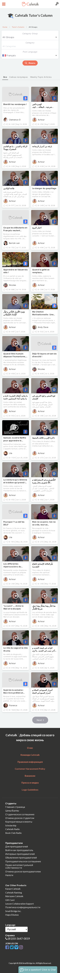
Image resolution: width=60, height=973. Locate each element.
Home (5, 27)
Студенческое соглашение (19, 814)
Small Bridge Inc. (13, 911)
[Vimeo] (17, 947)
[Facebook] (7, 947)
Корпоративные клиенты (18, 821)
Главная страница (15, 807)
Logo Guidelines (30, 789)
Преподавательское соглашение (23, 861)
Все (5, 77)
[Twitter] (12, 947)
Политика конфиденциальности (22, 907)
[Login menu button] (56, 4)
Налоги (9, 875)
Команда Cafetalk (30, 754)
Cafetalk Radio (12, 829)
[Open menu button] (3, 4)
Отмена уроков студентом (19, 818)
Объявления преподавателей (21, 857)
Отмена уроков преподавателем (23, 871)
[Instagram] (21, 947)
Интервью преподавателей (20, 854)
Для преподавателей (16, 846)
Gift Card (9, 900)
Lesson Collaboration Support (19, 903)
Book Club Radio (13, 833)
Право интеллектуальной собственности (19, 866)
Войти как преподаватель (19, 850)
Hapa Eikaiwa (12, 914)
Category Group (30, 33)
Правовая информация (30, 761)
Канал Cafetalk (13, 888)
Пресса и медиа (30, 782)
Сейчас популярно (18, 77)
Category (30, 42)
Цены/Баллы (12, 810)
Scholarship (10, 825)
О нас (30, 747)
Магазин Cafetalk (14, 896)
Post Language (30, 52)
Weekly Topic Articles (41, 77)
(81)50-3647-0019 (19, 938)
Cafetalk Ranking (13, 892)
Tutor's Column (18, 27)
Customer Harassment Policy (30, 768)
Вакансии (30, 775)
